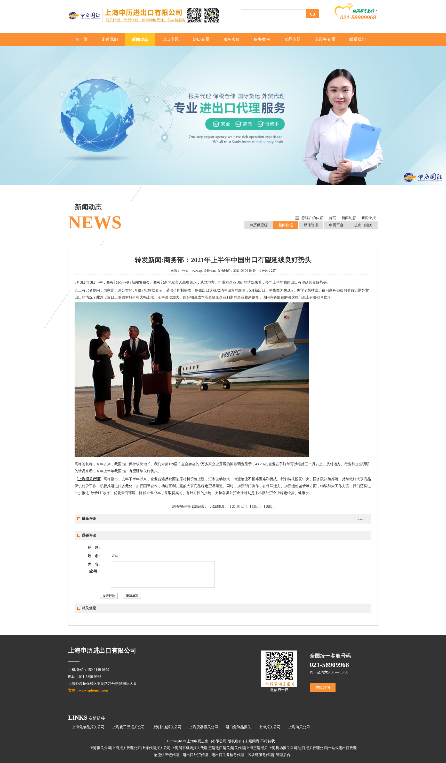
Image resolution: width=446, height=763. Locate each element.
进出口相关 (363, 225)
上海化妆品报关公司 (88, 727)
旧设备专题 (325, 39)
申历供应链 (259, 225)
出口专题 (170, 39)
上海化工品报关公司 (128, 727)
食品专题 (292, 39)
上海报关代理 (89, 479)
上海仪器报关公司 (203, 727)
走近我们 (109, 39)
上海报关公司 (270, 727)
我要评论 (198, 506)
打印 (255, 506)
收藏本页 (218, 506)
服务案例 (262, 39)
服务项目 (231, 39)
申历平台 (336, 225)
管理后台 (283, 755)
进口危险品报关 (238, 727)
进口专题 (201, 39)
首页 (332, 218)
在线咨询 (322, 687)
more (361, 519)
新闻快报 (285, 225)
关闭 (269, 506)
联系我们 (357, 39)
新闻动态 (140, 39)
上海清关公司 (299, 727)
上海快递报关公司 (167, 727)
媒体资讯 (311, 225)
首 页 (81, 39)
